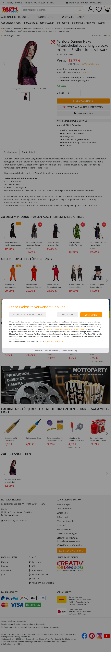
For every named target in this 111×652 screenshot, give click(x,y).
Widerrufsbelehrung (69, 351)
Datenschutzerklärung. (55, 341)
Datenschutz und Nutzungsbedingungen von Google (66, 329)
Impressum (38, 351)
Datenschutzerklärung (52, 351)
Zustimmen (91, 314)
